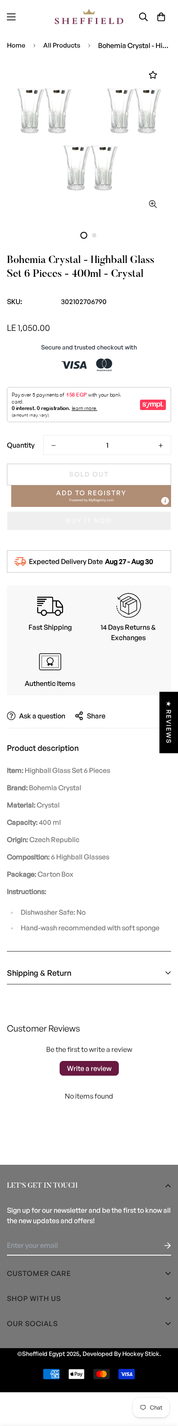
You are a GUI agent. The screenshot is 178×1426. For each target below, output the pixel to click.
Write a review (89, 1068)
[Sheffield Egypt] (89, 16)
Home (16, 45)
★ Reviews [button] (169, 722)
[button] (161, 17)
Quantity (21, 445)
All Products (61, 45)
